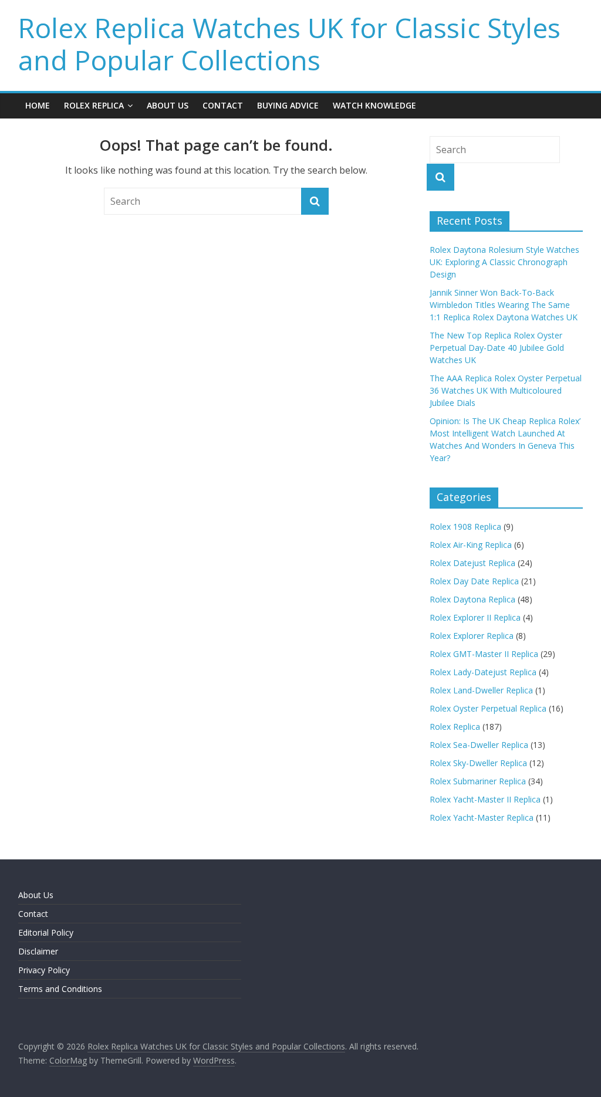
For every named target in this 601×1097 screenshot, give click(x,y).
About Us (167, 105)
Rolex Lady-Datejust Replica (483, 672)
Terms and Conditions (60, 988)
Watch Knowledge (374, 105)
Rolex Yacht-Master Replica (482, 817)
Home (37, 105)
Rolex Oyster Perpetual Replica (488, 708)
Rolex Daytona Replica (472, 599)
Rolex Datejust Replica (472, 562)
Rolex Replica (94, 105)
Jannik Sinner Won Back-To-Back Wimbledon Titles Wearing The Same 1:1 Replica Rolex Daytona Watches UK (504, 305)
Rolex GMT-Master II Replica (484, 653)
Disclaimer (38, 951)
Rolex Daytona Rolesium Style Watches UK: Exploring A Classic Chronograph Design (504, 262)
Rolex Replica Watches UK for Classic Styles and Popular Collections (289, 43)
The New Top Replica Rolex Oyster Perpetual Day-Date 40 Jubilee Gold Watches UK (497, 347)
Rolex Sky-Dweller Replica (478, 762)
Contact (222, 105)
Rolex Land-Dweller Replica (481, 690)
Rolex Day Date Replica (474, 581)
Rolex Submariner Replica (478, 781)
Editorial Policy (45, 932)
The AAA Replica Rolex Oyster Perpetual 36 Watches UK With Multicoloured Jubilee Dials (506, 390)
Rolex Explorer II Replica (475, 617)
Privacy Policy (44, 970)
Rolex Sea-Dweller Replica (479, 744)
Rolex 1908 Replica (465, 526)
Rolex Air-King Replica (471, 544)
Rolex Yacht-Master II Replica (485, 799)
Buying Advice (288, 105)
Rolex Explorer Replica (472, 635)
